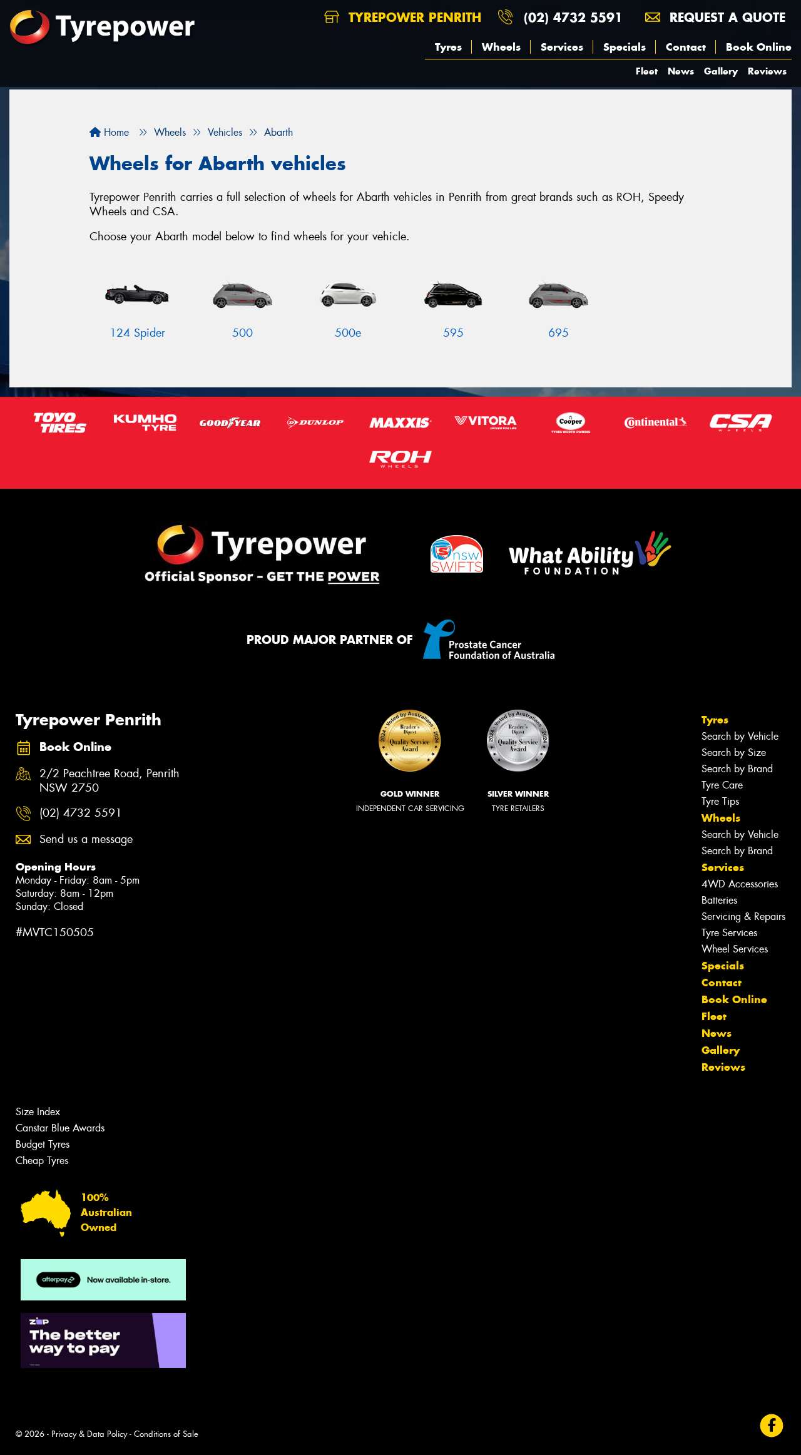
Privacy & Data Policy (89, 1434)
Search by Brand (737, 768)
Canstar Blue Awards (60, 1128)
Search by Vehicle (740, 736)
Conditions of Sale (166, 1434)
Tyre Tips (720, 801)
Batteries (719, 900)
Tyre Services (729, 932)
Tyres (448, 47)
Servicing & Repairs (743, 916)
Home (115, 132)
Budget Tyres (42, 1144)
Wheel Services (735, 949)
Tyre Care (722, 785)
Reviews (767, 71)
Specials (624, 47)
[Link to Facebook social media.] (771, 1425)
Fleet (647, 71)
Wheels (501, 47)
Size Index (38, 1111)
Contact (686, 47)
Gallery (721, 71)
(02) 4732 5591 (573, 17)
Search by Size (734, 752)
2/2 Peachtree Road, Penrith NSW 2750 (109, 781)
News (681, 71)
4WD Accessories (740, 884)
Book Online (759, 47)
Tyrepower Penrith (412, 17)
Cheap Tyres (42, 1160)
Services (562, 47)
